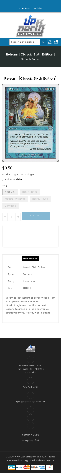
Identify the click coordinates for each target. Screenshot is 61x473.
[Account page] (50, 42)
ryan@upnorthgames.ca (30, 401)
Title (5, 185)
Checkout (24, 8)
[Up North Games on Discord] (36, 3)
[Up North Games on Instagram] (30, 3)
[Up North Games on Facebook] (24, 3)
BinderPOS (47, 460)
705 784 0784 (30, 386)
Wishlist (38, 8)
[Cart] (56, 42)
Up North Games (30, 59)
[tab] (30, 258)
